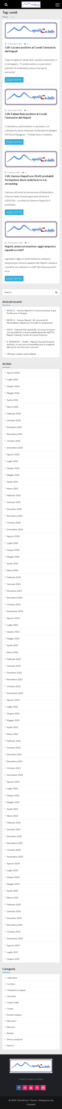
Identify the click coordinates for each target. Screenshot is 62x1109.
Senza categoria (14, 1039)
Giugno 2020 (13, 877)
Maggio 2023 (13, 638)
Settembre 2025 (15, 447)
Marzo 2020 (12, 897)
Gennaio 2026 (14, 420)
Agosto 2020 (13, 863)
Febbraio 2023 (14, 659)
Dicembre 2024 (14, 509)
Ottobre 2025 (14, 440)
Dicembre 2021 (14, 754)
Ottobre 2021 (14, 768)
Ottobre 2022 (14, 686)
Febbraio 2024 (14, 577)
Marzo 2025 (12, 488)
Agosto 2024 (13, 536)
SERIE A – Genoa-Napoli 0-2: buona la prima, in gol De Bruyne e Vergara (31, 311)
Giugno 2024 (13, 550)
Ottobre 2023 (14, 604)
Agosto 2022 (13, 700)
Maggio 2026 (13, 393)
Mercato (11, 1027)
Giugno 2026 (13, 386)
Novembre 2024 (15, 515)
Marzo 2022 (12, 734)
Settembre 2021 (15, 775)
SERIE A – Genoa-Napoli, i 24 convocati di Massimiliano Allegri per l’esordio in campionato (30, 321)
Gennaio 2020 (14, 911)
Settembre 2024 (15, 529)
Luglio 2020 (12, 870)
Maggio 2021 (13, 802)
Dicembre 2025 (14, 427)
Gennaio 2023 (14, 665)
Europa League (14, 1014)
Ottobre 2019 (14, 931)
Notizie (10, 1033)
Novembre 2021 (15, 761)
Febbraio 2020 (14, 904)
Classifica (11, 996)
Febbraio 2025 (14, 495)
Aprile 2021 (12, 809)
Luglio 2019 (12, 952)
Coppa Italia (13, 1002)
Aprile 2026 (12, 400)
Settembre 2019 (15, 938)
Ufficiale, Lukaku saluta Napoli (21, 354)
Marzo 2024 (12, 570)
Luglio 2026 (12, 379)
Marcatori (11, 1020)
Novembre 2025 (15, 434)
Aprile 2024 (12, 563)
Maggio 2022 (13, 720)
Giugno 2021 (13, 795)
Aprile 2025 (12, 481)
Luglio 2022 (12, 706)
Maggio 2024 (13, 556)
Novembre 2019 (15, 925)
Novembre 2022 (15, 679)
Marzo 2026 (12, 406)
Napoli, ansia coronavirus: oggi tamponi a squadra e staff (30, 248)
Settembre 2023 (15, 611)
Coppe (10, 1008)
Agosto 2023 (13, 618)
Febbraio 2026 (14, 413)
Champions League (16, 990)
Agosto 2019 (13, 945)
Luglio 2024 (12, 543)
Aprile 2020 (12, 890)
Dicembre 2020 (14, 836)
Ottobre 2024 (14, 522)
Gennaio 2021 (14, 829)
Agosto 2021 (13, 781)
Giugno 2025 (13, 468)
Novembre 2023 (15, 597)
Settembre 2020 (15, 856)
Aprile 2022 (12, 727)
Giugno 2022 (13, 713)
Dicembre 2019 (14, 918)
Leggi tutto (14, 79)
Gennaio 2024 (14, 584)
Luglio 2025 (12, 461)
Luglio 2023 (12, 625)
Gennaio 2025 (14, 502)
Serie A (10, 1045)
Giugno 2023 (13, 631)
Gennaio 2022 (14, 747)
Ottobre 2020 (14, 850)
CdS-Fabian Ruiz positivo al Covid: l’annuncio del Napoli (26, 115)
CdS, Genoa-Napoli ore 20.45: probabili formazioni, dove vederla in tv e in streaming (29, 179)
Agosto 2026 (13, 372)
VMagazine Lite (46, 1100)
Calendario (12, 977)
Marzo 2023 (12, 652)
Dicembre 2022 (14, 672)
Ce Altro (11, 984)
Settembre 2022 (15, 693)
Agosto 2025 (13, 454)
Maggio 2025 (13, 475)
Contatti (31, 1104)
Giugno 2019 (13, 959)
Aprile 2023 (12, 645)
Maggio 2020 (13, 884)
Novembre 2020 (15, 843)
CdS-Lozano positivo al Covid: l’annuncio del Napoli (30, 49)
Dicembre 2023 (14, 590)
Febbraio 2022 (14, 740)
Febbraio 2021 (14, 822)
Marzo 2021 (12, 815)
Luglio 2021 (12, 788)
